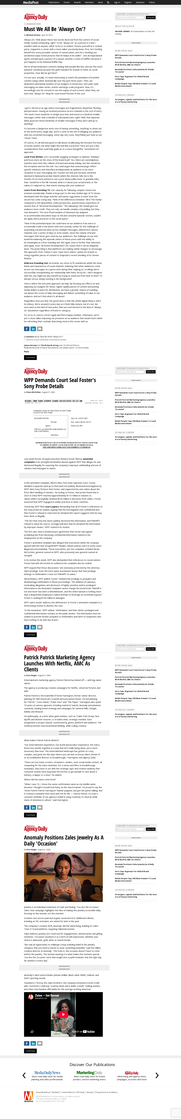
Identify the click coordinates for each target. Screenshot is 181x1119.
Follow (152, 2)
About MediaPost (43, 1092)
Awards (77, 2)
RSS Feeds (80, 1092)
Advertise (140, 2)
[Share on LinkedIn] (33, 329)
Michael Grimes (33, 35)
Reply (26, 351)
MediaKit (55, 1092)
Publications (53, 2)
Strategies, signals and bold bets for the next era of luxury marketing (136, 100)
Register (128, 2)
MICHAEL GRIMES (122, 31)
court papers (52, 506)
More (100, 2)
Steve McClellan (33, 392)
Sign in (117, 2)
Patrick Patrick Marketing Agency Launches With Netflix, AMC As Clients (135, 63)
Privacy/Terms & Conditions (106, 1092)
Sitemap (90, 1092)
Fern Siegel (31, 675)
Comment (30, 357)
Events (67, 2)
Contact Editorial (67, 1092)
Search (108, 2)
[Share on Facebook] (26, 329)
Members (89, 2)
